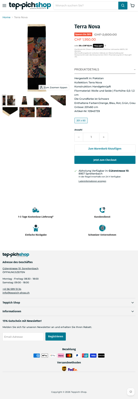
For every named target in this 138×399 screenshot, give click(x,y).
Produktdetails (86, 69)
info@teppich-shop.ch (16, 292)
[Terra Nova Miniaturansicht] (4, 100)
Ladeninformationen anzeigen (92, 181)
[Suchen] (122, 5)
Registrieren (55, 336)
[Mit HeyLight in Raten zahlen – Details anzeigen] (105, 45)
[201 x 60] (81, 124)
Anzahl (78, 130)
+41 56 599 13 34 (12, 289)
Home (6, 17)
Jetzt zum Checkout (104, 160)
